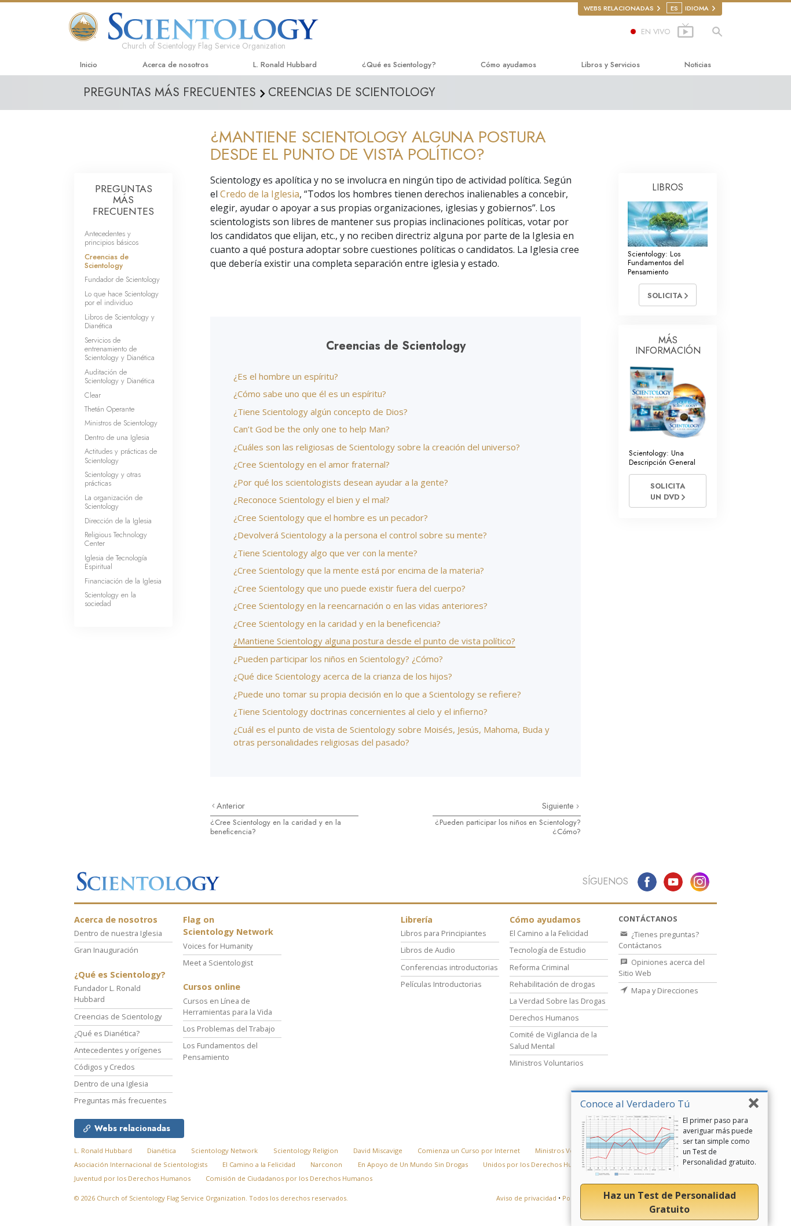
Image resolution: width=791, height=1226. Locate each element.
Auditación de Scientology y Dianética (120, 376)
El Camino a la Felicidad (549, 933)
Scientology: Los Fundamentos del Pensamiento (656, 262)
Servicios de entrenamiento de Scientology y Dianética (120, 349)
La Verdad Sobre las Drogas (558, 1001)
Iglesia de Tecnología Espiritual (116, 562)
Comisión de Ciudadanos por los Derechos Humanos (289, 1178)
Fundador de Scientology (122, 279)
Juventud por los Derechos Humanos (132, 1178)
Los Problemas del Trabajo (229, 1028)
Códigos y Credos (104, 1067)
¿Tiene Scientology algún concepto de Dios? (320, 411)
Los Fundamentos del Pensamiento (220, 1051)
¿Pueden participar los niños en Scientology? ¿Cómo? (338, 659)
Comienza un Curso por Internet (469, 1150)
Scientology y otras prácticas (113, 479)
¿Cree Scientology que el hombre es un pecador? (330, 517)
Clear (93, 395)
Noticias (697, 64)
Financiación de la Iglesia (123, 580)
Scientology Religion (305, 1150)
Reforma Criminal (539, 967)
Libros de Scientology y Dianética (120, 321)
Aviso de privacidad (526, 1198)
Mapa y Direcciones (663, 990)
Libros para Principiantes (443, 933)
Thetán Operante (109, 408)
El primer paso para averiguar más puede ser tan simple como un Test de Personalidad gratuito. (719, 1141)
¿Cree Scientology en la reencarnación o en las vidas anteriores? (360, 605)
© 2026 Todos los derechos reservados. (211, 1198)
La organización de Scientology (113, 502)
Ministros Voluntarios (547, 1063)
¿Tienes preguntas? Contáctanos (658, 939)
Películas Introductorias (441, 984)
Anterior (231, 806)
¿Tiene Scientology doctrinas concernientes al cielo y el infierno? (360, 711)
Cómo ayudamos (508, 64)
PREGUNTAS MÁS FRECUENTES (123, 200)
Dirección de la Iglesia (118, 520)
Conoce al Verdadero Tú (635, 1103)
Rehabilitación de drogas (552, 984)
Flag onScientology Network (228, 926)
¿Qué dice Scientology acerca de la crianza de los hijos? (342, 676)
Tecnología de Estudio (548, 950)
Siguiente (559, 806)
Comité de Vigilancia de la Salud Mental (553, 1040)
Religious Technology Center (116, 539)
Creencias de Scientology (107, 261)
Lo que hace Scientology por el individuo (122, 298)
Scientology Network (224, 1150)
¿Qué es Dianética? (107, 1033)
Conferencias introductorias (449, 967)
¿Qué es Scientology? (399, 64)
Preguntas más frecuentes (120, 1100)
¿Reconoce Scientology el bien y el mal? (311, 499)
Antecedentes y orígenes (118, 1050)
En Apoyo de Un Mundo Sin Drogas (413, 1164)
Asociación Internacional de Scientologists (140, 1164)
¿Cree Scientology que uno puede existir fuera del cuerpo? (349, 588)
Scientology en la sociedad (110, 599)
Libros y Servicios (610, 64)
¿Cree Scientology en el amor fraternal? (311, 464)
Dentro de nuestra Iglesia (118, 933)
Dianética (161, 1150)
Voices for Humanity (217, 946)
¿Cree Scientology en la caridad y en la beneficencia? (337, 623)
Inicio (88, 64)
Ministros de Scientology (121, 422)
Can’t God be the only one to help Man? (311, 429)
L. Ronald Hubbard (285, 64)
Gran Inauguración (106, 950)
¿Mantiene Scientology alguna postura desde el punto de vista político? (374, 641)
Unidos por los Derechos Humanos (538, 1164)
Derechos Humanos (544, 1017)
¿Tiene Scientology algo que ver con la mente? (325, 553)
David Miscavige (377, 1150)
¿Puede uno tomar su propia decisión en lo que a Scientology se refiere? (377, 694)
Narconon (326, 1164)
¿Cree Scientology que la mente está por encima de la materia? (358, 570)
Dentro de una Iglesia (117, 437)
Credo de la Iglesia (259, 194)
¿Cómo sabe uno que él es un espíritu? (309, 393)
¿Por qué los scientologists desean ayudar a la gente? (340, 482)
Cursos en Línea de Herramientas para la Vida (227, 1006)
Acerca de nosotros (175, 64)
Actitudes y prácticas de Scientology (121, 455)
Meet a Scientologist (218, 962)
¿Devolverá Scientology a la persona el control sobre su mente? (360, 535)
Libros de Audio (428, 950)
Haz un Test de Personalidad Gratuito (669, 1202)
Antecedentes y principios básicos (111, 238)
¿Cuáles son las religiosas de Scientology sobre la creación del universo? (376, 447)
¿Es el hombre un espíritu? (285, 376)
